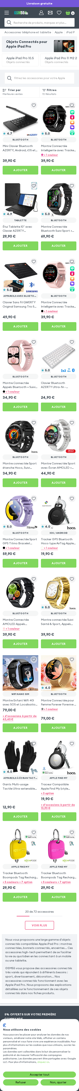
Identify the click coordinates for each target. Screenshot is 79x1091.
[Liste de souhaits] (59, 13)
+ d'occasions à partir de (20, 717)
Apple (59, 32)
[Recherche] (9, 22)
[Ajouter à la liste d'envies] (33, 105)
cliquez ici (43, 1061)
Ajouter (20, 170)
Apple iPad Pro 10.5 (20, 59)
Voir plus (39, 925)
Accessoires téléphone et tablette (27, 32)
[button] (59, 155)
